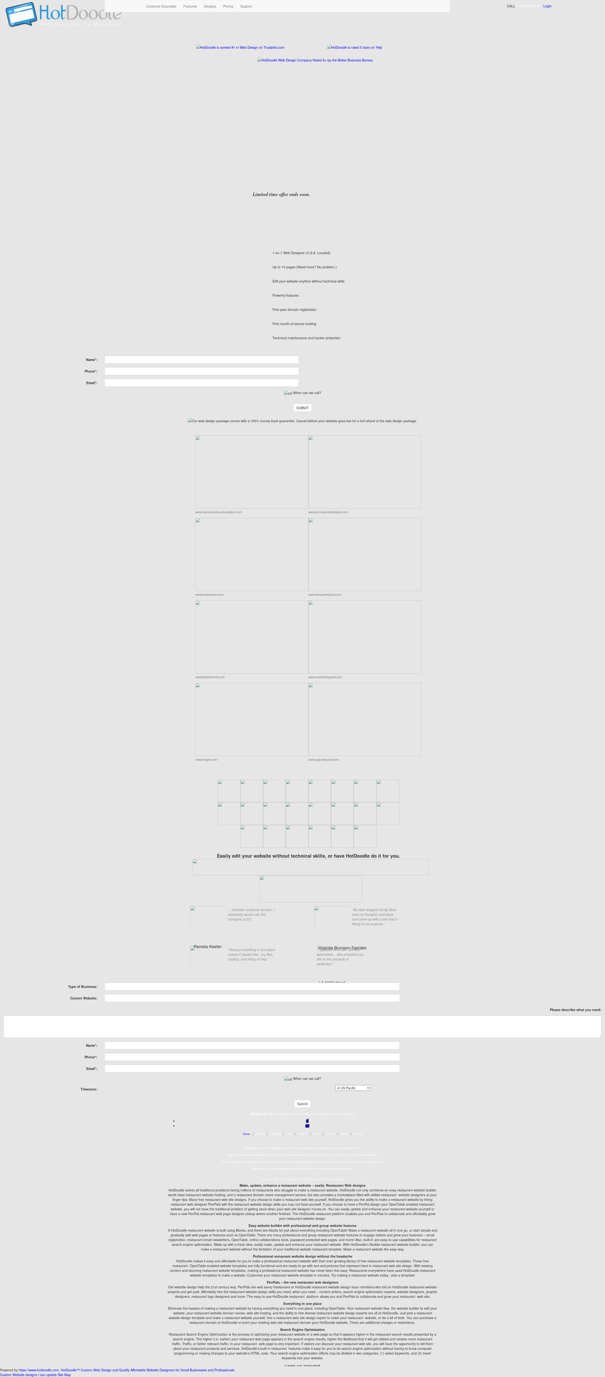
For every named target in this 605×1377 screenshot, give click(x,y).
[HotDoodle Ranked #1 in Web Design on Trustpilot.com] (240, 46)
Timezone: (89, 1089)
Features (190, 6)
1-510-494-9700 (528, 6)
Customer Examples (161, 6)
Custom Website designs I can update (28, 1374)
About (246, 1134)
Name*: (91, 359)
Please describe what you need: (575, 1009)
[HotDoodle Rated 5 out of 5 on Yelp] (354, 46)
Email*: (91, 382)
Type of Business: (82, 986)
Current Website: (83, 998)
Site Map (64, 1374)
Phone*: (91, 371)
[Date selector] (288, 393)
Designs (210, 6)
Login (547, 6)
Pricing (228, 6)
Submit (302, 1103)
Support (246, 6)
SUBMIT (302, 407)
